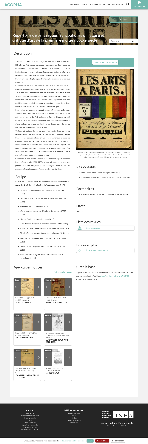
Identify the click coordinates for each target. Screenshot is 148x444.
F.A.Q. (30, 420)
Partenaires (74, 422)
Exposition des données (30, 424)
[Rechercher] (132, 41)
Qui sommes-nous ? (74, 413)
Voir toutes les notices (63, 272)
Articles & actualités (114, 4)
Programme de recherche (97, 250)
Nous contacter (30, 422)
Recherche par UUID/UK (30, 429)
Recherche (96, 4)
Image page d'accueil (30, 427)
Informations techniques (30, 415)
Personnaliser (118, 441)
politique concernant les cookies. (72, 441)
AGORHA (13, 4)
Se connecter (139, 6)
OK (90, 441)
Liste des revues (93, 228)
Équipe (74, 418)
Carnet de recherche (74, 420)
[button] (16, 287)
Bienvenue (30, 413)
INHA (74, 415)
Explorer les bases (79, 4)
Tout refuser (103, 441)
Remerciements (30, 418)
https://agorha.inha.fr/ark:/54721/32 (114, 276)
